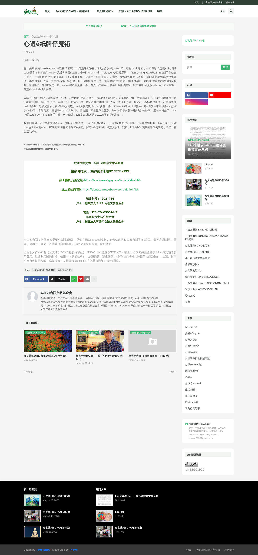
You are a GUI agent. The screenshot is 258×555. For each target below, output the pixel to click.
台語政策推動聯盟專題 (126, 26)
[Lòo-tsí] (193, 168)
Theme (73, 549)
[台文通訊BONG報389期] (193, 200)
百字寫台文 (191, 395)
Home (187, 549)
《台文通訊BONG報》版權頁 (201, 229)
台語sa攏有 (191, 351)
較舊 (172, 371)
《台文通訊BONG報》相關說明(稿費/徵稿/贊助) (207, 237)
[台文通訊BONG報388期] (193, 184)
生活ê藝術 (190, 389)
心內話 (189, 377)
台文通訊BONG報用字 (197, 245)
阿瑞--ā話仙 (192, 401)
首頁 (196, 2)
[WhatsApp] (74, 279)
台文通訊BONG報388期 (217, 182)
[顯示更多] (94, 279)
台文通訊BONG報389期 (217, 198)
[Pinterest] (81, 279)
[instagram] (196, 102)
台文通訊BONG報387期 (56, 527)
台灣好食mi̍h (192, 345)
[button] (223, 11)
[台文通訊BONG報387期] (32, 531)
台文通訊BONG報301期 (44, 36)
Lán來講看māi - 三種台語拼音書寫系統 (136, 495)
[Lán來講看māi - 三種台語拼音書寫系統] (104, 500)
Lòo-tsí (209, 164)
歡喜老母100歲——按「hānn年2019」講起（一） (99, 357)
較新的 (29, 371)
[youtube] (220, 95)
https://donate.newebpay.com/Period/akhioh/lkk (112, 180)
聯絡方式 (230, 2)
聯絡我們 (229, 549)
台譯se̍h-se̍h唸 (193, 364)
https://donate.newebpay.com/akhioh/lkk (110, 189)
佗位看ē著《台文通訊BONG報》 (203, 276)
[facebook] (196, 95)
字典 (159, 11)
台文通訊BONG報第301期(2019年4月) (45, 355)
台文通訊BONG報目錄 (197, 251)
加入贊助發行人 (105, 11)
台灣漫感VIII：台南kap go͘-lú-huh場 (149, 355)
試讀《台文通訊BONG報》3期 (135, 11)
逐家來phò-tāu (65, 270)
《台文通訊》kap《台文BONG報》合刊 (207, 283)
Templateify (43, 549)
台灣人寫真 (191, 339)
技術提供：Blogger (199, 423)
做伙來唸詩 (191, 327)
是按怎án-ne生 (193, 383)
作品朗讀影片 (192, 264)
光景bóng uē (192, 333)
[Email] (87, 279)
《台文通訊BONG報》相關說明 (72, 11)
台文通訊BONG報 (195, 40)
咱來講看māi (192, 370)
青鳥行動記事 (192, 408)
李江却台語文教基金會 (212, 2)
